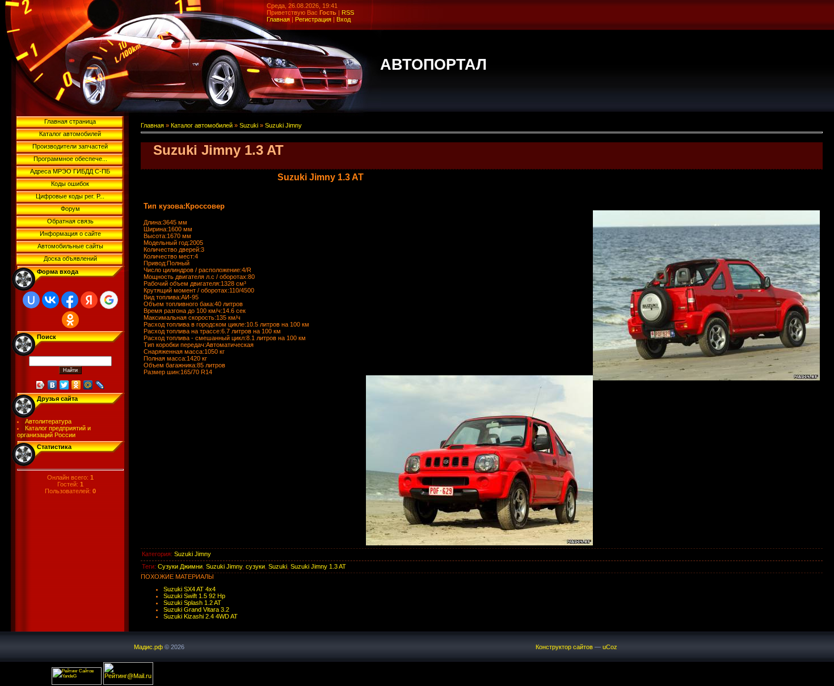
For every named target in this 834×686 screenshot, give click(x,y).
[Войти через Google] (109, 300)
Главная (278, 19)
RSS (348, 12)
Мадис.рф (148, 646)
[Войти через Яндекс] (89, 299)
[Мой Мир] (88, 385)
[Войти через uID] (31, 299)
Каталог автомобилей (202, 125)
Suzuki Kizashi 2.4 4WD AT (200, 616)
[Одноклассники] (76, 385)
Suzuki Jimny (283, 125)
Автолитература (48, 421)
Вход (343, 19)
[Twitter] (64, 385)
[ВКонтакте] (52, 385)
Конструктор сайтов (564, 646)
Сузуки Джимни (180, 566)
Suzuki (248, 125)
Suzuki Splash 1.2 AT (192, 602)
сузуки (255, 566)
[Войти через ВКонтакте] (50, 299)
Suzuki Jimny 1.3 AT (318, 566)
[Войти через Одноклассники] (70, 319)
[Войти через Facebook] (69, 299)
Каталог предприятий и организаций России (54, 431)
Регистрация (313, 19)
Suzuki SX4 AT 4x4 (189, 589)
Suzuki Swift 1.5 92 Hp (194, 595)
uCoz (610, 646)
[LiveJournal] (100, 385)
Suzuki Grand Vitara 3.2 (196, 609)
